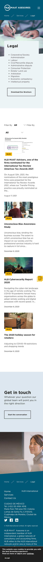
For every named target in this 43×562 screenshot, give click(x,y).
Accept (7, 558)
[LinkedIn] (16, 520)
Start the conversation (17, 415)
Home (6, 16)
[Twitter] (5, 520)
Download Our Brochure (21, 92)
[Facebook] (11, 520)
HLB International (30, 491)
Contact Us (10, 498)
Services (20, 16)
